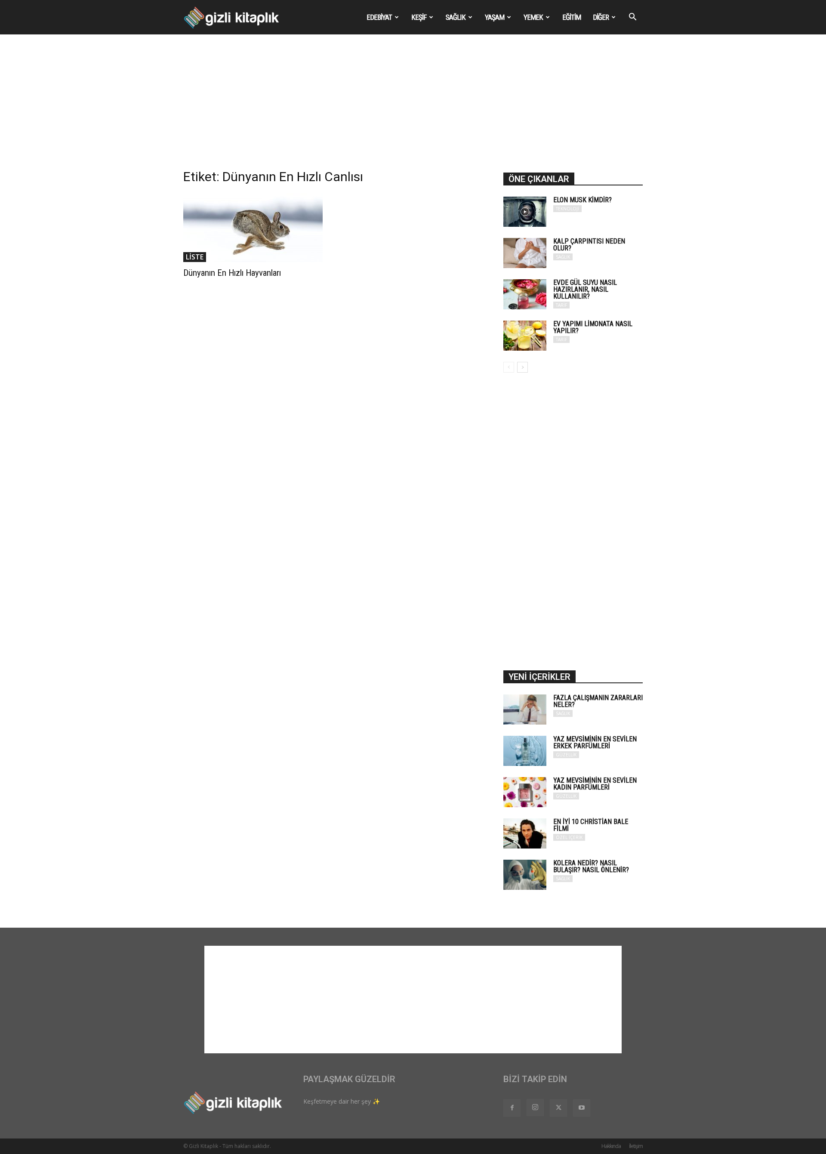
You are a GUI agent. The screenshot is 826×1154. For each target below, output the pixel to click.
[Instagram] (535, 1107)
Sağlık (455, 17)
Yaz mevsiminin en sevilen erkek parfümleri (595, 742)
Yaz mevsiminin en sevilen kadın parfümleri (595, 783)
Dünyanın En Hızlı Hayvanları (232, 273)
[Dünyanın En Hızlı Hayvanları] (253, 227)
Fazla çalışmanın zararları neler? (598, 701)
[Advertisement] (413, 108)
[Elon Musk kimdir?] (524, 212)
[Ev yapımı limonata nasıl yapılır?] (524, 336)
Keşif (418, 17)
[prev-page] (508, 367)
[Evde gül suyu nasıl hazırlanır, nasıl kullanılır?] (524, 294)
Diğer (601, 17)
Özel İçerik (569, 837)
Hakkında (611, 1146)
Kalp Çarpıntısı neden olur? (589, 244)
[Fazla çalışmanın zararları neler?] (524, 709)
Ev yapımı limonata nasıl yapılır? (592, 327)
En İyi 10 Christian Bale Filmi (590, 825)
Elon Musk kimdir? (582, 200)
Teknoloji (567, 209)
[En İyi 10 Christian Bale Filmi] (524, 833)
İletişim (636, 1146)
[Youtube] (581, 1108)
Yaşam (494, 17)
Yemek (533, 17)
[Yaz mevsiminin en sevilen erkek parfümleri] (524, 751)
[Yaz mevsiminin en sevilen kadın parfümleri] (524, 792)
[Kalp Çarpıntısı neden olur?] (524, 253)
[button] (632, 18)
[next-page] (522, 367)
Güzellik (566, 755)
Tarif (561, 305)
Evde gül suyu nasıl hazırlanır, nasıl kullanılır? (585, 289)
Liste (194, 257)
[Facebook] (512, 1108)
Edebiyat (379, 17)
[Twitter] (558, 1108)
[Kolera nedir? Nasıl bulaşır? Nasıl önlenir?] (524, 875)
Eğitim (571, 17)
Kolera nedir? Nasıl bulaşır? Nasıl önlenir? (591, 866)
